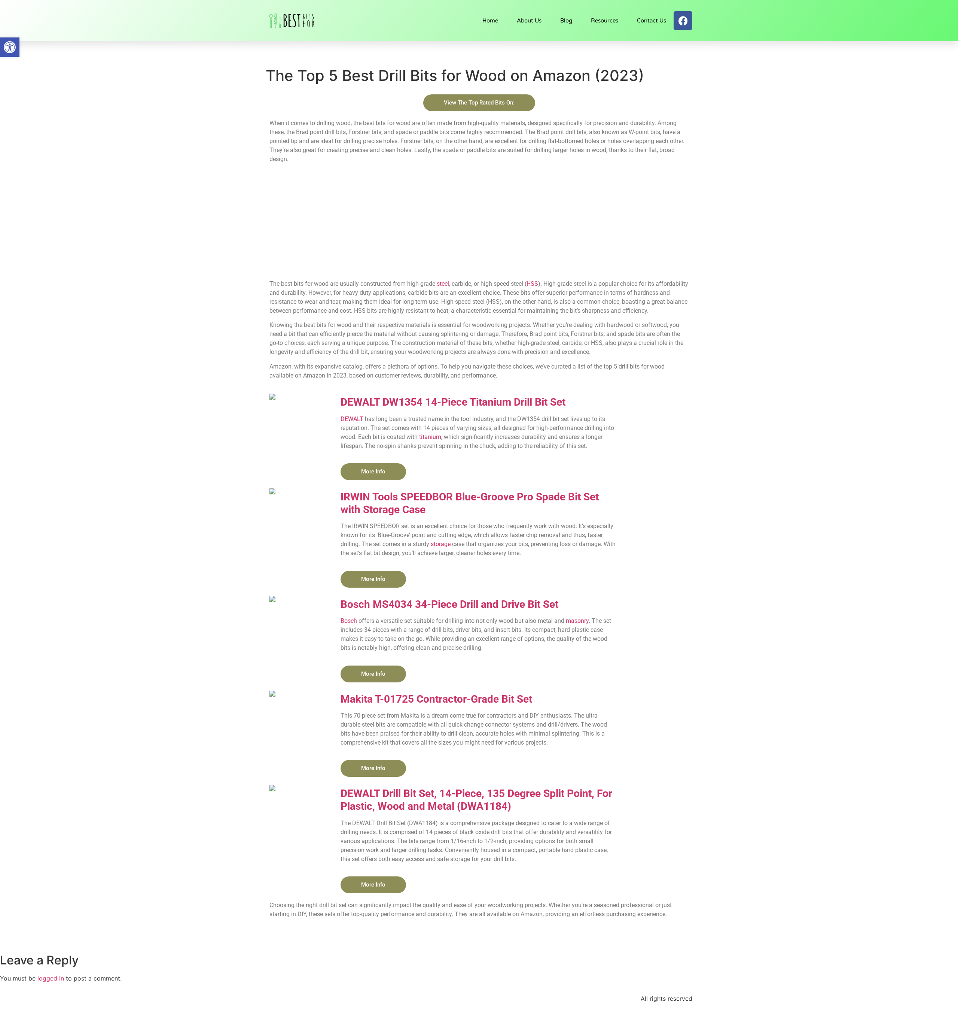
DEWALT (352, 418)
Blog (566, 20)
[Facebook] (683, 20)
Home (490, 20)
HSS (532, 283)
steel (443, 283)
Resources (604, 20)
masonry (577, 620)
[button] (9, 47)
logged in (50, 978)
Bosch (349, 620)
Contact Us (651, 20)
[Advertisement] (479, 221)
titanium (430, 436)
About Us (529, 20)
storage (441, 544)
